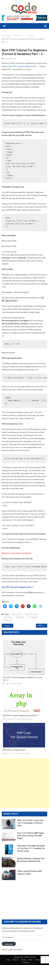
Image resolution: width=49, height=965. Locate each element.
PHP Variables (33, 617)
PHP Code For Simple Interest (14, 750)
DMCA (31, 960)
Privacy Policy (39, 960)
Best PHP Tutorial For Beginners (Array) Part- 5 (21, 716)
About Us (16, 960)
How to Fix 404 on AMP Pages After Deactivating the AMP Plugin (30, 835)
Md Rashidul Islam (10, 58)
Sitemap (23, 960)
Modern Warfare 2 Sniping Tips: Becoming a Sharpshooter (31, 859)
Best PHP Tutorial (31, 614)
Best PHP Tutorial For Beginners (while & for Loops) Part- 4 (22, 679)
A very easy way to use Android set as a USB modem (9, 626)
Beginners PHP (17, 614)
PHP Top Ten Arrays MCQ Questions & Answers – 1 (42, 626)
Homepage (6, 36)
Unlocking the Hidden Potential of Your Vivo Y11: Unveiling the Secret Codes (31, 848)
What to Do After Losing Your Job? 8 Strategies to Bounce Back (30, 823)
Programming (18, 36)
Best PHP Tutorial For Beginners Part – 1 (24, 66)
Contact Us (25, 962)
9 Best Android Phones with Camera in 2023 (29, 872)
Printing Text (8, 620)
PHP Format (8, 617)
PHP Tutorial (20, 617)
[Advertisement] (24, 783)
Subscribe (9, 944)
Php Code (30, 36)
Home (8, 960)
